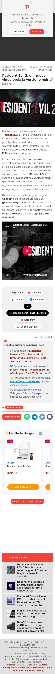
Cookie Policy (25, 667)
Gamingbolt (46, 337)
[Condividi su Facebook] (50, 417)
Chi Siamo (10, 665)
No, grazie (19, 32)
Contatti (21, 665)
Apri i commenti (12, 417)
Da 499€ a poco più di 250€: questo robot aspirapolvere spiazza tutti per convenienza (31, 626)
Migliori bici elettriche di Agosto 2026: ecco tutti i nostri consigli (32, 613)
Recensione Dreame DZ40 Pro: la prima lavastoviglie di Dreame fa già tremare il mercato (32, 570)
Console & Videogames (16, 70)
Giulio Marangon (13, 67)
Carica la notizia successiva (27, 501)
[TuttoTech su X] (28, 306)
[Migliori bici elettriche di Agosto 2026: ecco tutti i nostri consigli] (11, 613)
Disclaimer (38, 667)
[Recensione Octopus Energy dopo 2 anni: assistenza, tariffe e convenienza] (11, 586)
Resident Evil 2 (11, 134)
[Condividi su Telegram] (35, 417)
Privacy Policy (10, 667)
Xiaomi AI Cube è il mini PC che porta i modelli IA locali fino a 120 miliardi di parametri (31, 600)
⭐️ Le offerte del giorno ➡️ (24, 433)
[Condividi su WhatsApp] (27, 417)
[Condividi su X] (42, 417)
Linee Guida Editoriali (37, 665)
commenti (47, 70)
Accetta (36, 32)
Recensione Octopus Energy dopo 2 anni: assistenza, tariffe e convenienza (30, 586)
